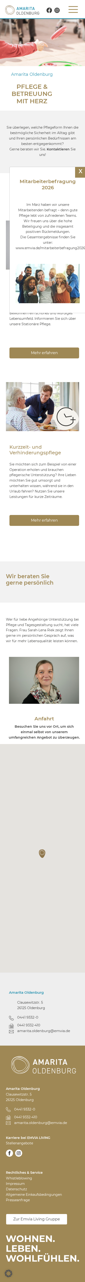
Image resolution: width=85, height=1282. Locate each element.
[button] (42, 853)
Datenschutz (16, 1189)
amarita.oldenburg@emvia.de (43, 1031)
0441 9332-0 (27, 1017)
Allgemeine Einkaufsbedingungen (34, 1194)
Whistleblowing (19, 1178)
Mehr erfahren (44, 520)
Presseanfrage (18, 1200)
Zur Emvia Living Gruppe (36, 1219)
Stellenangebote (19, 1143)
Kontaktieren (58, 149)
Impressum (15, 1184)
